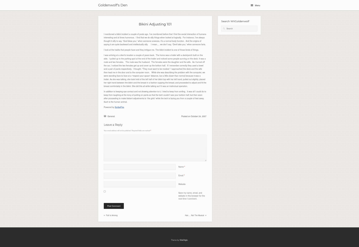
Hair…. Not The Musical (195, 215)
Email (181, 175)
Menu (257, 5)
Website (182, 184)
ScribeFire (119, 107)
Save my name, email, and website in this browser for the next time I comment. (191, 195)
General (111, 116)
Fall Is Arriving (112, 215)
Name (181, 166)
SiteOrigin (184, 240)
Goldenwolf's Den (112, 5)
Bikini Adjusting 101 (155, 24)
